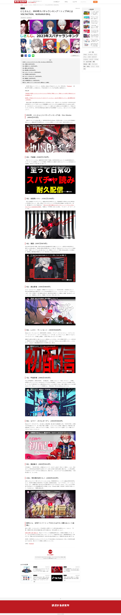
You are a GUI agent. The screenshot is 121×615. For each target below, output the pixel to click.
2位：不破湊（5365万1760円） (29, 64)
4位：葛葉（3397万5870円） (28, 68)
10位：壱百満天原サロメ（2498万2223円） (31, 80)
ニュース (75, 1)
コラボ (89, 56)
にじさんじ (29, 17)
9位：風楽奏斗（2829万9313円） (29, 78)
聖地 (84, 66)
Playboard (69, 86)
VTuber (85, 54)
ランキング (23, 17)
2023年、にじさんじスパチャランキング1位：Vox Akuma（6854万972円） (38, 61)
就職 (94, 61)
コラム (66, 1)
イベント (93, 66)
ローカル (96, 59)
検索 (95, 1)
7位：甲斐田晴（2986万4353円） (29, 74)
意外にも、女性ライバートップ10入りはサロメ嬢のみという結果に (36, 82)
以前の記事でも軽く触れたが (31, 532)
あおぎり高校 (88, 61)
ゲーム (85, 56)
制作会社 (85, 64)
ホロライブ (94, 56)
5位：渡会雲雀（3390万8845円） (29, 70)
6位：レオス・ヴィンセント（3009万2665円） (32, 72)
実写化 (88, 66)
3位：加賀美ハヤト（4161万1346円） (30, 66)
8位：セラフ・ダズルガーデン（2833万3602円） (32, 76)
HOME (22, 4)
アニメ (95, 54)
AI (84, 61)
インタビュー (57, 1)
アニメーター (94, 64)
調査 (89, 64)
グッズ (97, 66)
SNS (84, 68)
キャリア (91, 59)
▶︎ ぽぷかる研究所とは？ (32, 2)
